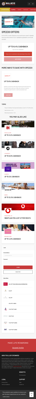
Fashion (19, 9)
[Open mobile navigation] (32, 3)
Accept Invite (18, 347)
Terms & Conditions (6, 384)
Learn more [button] (6, 396)
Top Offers (13, 9)
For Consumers (22, 375)
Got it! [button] (31, 394)
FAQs (20, 382)
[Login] (29, 3)
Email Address (6, 252)
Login (18, 267)
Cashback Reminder (17, 366)
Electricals (25, 9)
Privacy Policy (4, 382)
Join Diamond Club (5, 9)
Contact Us (21, 384)
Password (5, 259)
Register (18, 272)
